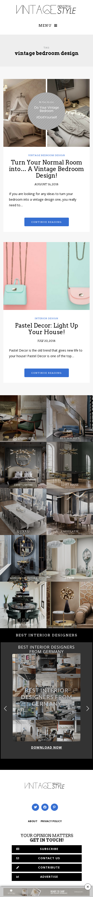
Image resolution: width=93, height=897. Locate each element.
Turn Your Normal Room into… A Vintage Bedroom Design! (46, 169)
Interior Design (46, 318)
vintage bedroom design (46, 155)
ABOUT (32, 821)
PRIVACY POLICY (51, 821)
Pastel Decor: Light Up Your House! (46, 328)
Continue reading (46, 222)
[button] (88, 708)
